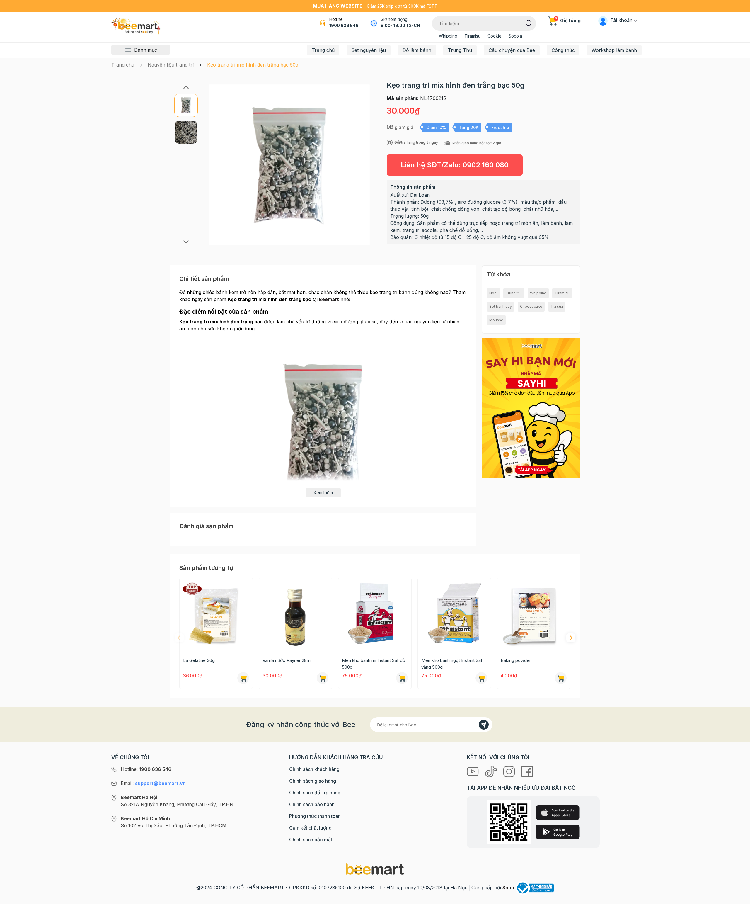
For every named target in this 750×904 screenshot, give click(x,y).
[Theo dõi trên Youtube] (473, 771)
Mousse (496, 320)
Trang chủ (323, 50)
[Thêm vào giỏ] (243, 678)
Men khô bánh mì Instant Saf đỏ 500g (373, 663)
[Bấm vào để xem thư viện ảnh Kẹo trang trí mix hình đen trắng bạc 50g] (289, 164)
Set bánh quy (500, 306)
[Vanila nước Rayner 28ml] (295, 614)
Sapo (508, 888)
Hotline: (146, 769)
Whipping (448, 35)
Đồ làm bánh (417, 50)
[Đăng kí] (483, 724)
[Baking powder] (533, 614)
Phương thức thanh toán (315, 816)
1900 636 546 (344, 25)
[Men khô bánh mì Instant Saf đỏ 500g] (374, 614)
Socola (515, 35)
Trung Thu (460, 50)
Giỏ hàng (568, 20)
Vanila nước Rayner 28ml (286, 660)
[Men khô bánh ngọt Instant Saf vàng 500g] (454, 614)
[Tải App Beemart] (531, 407)
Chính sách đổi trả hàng (314, 793)
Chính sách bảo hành (312, 804)
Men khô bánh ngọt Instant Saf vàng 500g (452, 663)
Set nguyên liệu (368, 50)
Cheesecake (531, 306)
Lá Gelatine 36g (199, 660)
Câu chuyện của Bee (512, 50)
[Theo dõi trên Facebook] (527, 771)
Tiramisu (472, 35)
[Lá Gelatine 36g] (216, 614)
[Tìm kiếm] (529, 22)
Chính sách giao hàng (312, 781)
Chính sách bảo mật (310, 839)
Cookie (495, 35)
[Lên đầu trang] (739, 898)
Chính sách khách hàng (314, 769)
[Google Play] (558, 832)
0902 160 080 (486, 165)
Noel (493, 293)
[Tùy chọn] (322, 678)
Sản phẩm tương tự (206, 567)
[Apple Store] (558, 812)
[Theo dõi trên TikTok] (491, 771)
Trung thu (514, 293)
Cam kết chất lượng (310, 828)
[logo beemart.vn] (375, 869)
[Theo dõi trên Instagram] (510, 771)
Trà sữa (556, 306)
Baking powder (516, 660)
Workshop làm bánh (614, 50)
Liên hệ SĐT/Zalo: (455, 165)
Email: (153, 783)
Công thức (563, 50)
